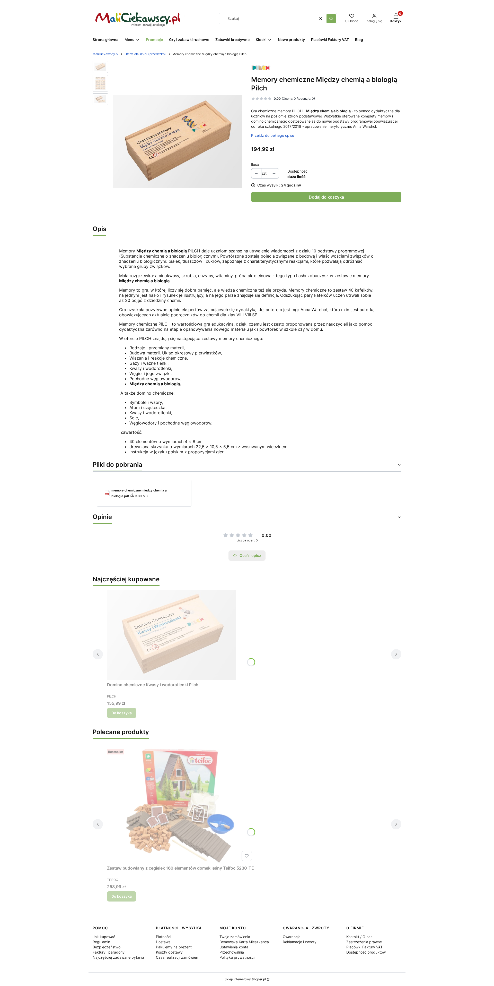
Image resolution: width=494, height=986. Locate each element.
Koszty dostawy (169, 952)
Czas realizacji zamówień (177, 957)
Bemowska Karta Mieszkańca (244, 942)
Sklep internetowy (245, 979)
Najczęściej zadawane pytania (118, 957)
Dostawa (163, 942)
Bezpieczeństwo (106, 947)
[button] (331, 18)
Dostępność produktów (366, 952)
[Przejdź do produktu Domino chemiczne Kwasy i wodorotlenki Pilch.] (171, 635)
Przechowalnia (231, 952)
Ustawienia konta (233, 947)
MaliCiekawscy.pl (105, 54)
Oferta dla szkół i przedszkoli (145, 54)
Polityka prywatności (236, 957)
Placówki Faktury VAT (364, 947)
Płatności (163, 936)
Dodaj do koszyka (326, 197)
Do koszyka (121, 713)
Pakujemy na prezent (174, 947)
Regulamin (101, 942)
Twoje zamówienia (234, 936)
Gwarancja (292, 936)
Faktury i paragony (109, 952)
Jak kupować (104, 936)
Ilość (255, 164)
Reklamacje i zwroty (299, 942)
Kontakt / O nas (359, 936)
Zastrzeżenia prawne (364, 942)
